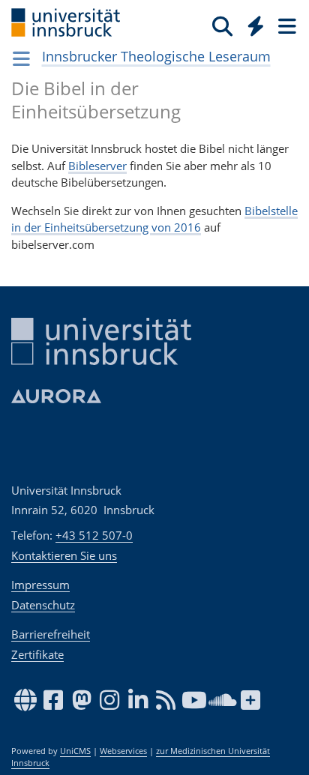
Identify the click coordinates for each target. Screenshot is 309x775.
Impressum (40, 584)
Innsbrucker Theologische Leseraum (156, 56)
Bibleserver (97, 165)
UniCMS (75, 751)
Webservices (123, 751)
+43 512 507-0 (94, 535)
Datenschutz (43, 604)
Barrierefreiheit (50, 634)
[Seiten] (285, 25)
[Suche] (222, 25)
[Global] (252, 23)
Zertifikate (37, 654)
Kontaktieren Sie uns (64, 555)
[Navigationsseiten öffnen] (21, 58)
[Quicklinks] (256, 25)
